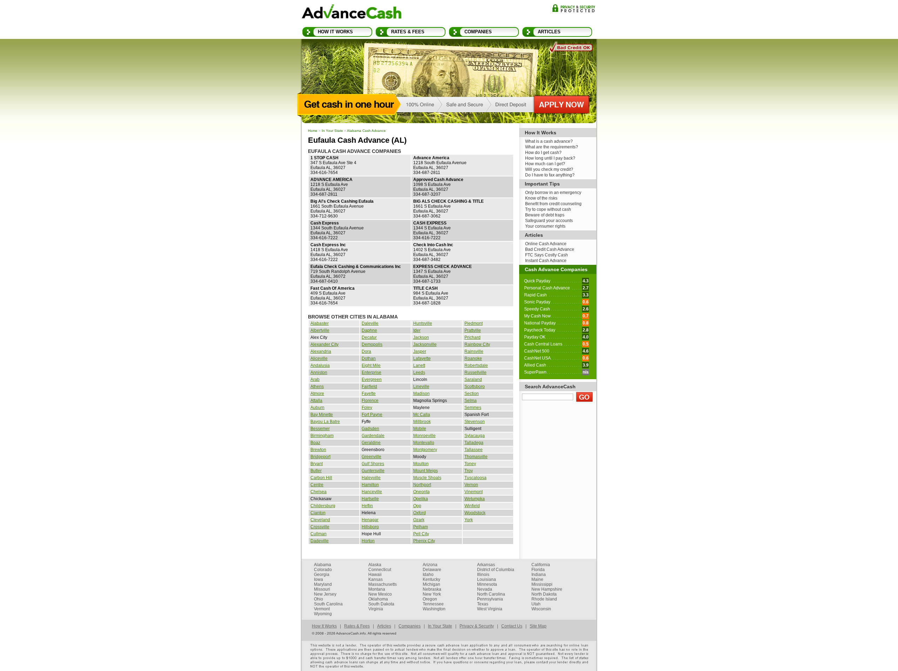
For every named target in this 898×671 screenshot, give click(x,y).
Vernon (471, 484)
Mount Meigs (425, 470)
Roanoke (473, 358)
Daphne (369, 330)
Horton (368, 540)
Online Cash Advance (546, 243)
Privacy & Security (574, 8)
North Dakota (544, 594)
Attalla (316, 400)
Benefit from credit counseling (553, 203)
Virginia (375, 608)
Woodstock (474, 512)
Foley (367, 407)
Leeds (419, 372)
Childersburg (322, 505)
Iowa (318, 579)
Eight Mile (371, 365)
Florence (370, 400)
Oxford (419, 512)
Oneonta (421, 491)
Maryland (323, 584)
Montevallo (423, 442)
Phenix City (424, 540)
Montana (376, 589)
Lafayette (422, 358)
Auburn (317, 407)
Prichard (472, 337)
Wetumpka (474, 498)
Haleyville (371, 477)
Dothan (369, 358)
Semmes (472, 407)
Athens (317, 386)
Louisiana (486, 579)
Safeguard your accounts (549, 220)
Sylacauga (474, 435)
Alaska (374, 564)
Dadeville (319, 540)
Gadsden (370, 428)
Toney (470, 463)
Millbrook (422, 421)
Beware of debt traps (544, 215)
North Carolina (491, 594)
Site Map (538, 626)
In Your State (332, 131)
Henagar (370, 519)
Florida (538, 569)
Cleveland (320, 519)
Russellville (475, 372)
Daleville (370, 323)
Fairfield (369, 386)
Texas (482, 604)
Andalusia (320, 365)
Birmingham (322, 435)
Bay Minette (321, 414)
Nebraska (432, 589)
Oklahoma (378, 599)
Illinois (483, 574)
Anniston (318, 372)
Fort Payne (372, 414)
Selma (470, 400)
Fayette (369, 393)
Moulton (421, 463)
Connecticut (379, 569)
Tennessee (433, 604)
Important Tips (542, 184)
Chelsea (318, 491)
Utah (536, 604)
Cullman (318, 533)
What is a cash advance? (549, 141)
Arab (315, 379)
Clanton (318, 512)
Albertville (319, 330)
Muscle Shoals (427, 477)
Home (312, 131)
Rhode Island (544, 599)
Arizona (430, 564)
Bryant (316, 463)
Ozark (418, 519)
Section (471, 393)
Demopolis (372, 344)
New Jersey (325, 594)
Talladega (473, 442)
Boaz (315, 442)
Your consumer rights (545, 226)
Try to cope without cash (548, 209)
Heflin (367, 505)
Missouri (322, 589)
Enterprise (371, 372)
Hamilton (370, 484)
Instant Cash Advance (546, 260)
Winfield (472, 505)
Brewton (318, 449)
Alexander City (324, 344)
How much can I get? (545, 163)
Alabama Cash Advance (366, 131)
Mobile (419, 428)
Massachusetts (382, 584)
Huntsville (422, 323)
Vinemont (473, 491)
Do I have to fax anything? (550, 175)
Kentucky (431, 579)
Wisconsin (541, 608)
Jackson (421, 337)
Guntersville (373, 470)
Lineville (421, 386)
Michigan (431, 584)
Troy (468, 470)
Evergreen (372, 379)
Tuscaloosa (475, 477)
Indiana (538, 574)
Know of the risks (541, 198)
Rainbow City (477, 344)
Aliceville (319, 358)
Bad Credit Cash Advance (549, 249)
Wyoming (323, 613)
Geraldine (371, 442)
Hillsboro (370, 526)
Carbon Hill (321, 477)
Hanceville (372, 491)
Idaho (428, 574)
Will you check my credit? (549, 169)
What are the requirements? (551, 147)
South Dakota (381, 604)
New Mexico (380, 594)
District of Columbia (495, 569)
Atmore (317, 393)
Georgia (321, 574)
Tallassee (473, 449)
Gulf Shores (373, 463)
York (468, 519)
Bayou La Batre (325, 421)
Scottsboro (474, 386)
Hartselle (370, 498)
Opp (417, 505)
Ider (417, 330)
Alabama (322, 564)
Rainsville (473, 351)
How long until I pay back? (550, 158)
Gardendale (373, 435)
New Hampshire (546, 589)
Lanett (419, 365)
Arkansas (486, 564)
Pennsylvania (490, 599)
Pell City (421, 533)
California (540, 564)
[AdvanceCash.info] (352, 13)
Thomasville (476, 456)
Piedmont (473, 323)
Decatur (369, 337)
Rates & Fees (407, 31)
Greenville (371, 456)
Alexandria (320, 351)
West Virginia (489, 608)
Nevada (484, 589)
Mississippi (541, 584)
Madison (421, 393)
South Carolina (328, 604)
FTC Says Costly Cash (546, 255)
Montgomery (425, 449)
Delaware (432, 569)
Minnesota (487, 584)
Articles (549, 31)
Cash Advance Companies (556, 269)
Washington (434, 608)
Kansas (375, 579)
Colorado (323, 569)
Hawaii (375, 574)
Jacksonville (425, 344)
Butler (316, 470)
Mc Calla (421, 414)
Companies (478, 31)
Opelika (420, 498)
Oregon (430, 599)
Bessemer (320, 428)
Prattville (472, 330)
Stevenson (474, 421)
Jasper (419, 351)
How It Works (335, 31)
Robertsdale (476, 365)
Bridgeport (320, 456)
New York (432, 594)
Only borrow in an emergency (553, 192)
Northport (422, 484)
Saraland (473, 379)
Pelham (420, 526)
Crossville (319, 526)
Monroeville (424, 435)
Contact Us (511, 626)
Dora (366, 351)
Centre (316, 484)
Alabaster (319, 323)
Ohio (318, 599)
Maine (537, 579)
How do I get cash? (543, 152)
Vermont (322, 608)
